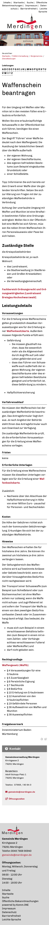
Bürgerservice (36, 56)
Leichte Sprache (11, 919)
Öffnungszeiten (17, 798)
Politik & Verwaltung (20, 56)
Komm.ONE (22, 904)
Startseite (18, 2)
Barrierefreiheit (28, 8)
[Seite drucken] (42, 739)
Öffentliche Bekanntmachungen (20, 901)
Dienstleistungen (9, 59)
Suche (30, 2)
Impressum (31, 5)
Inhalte (6, 2)
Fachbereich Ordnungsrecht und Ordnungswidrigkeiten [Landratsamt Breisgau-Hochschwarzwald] (24, 293)
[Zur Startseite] (24, 21)
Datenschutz (9, 912)
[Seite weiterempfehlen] (46, 739)
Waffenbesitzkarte (18, 331)
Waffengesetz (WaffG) (15, 665)
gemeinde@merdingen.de (21, 792)
